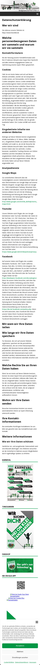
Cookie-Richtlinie (9, 662)
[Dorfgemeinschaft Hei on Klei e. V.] (20, 10)
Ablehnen (20, 651)
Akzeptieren (20, 646)
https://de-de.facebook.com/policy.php (16, 309)
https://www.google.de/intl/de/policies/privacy (19, 252)
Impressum (32, 662)
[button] (37, 622)
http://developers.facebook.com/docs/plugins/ (19, 278)
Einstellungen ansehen (20, 657)
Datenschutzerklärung (21, 662)
